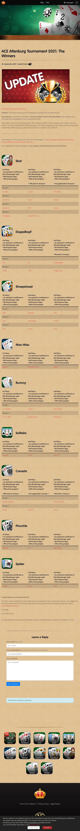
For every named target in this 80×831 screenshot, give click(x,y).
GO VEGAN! (6, 409)
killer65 (5, 367)
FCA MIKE (57, 192)
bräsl (55, 329)
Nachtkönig (57, 548)
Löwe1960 (31, 216)
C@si (55, 586)
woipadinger (32, 321)
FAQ (47, 2)
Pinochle (23, 142)
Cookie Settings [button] (33, 827)
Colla (55, 510)
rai (29, 263)
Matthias (5, 548)
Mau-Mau (70, 140)
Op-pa (56, 208)
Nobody (31, 313)
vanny (30, 586)
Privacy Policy (43, 803)
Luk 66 (30, 329)
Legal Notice (55, 803)
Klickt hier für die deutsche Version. (14, 109)
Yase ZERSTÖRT (33, 367)
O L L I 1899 (6, 417)
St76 (62, 502)
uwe (55, 313)
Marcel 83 (57, 417)
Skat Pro (10, 743)
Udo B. (30, 409)
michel (56, 321)
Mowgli (56, 271)
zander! (30, 192)
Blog (42, 2)
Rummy (4, 142)
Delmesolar (6, 216)
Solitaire (10, 142)
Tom (3, 329)
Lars (3, 263)
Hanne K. (57, 455)
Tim (29, 548)
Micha (4, 510)
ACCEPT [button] (47, 827)
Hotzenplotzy (58, 263)
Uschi (30, 455)
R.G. (37, 216)
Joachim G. (6, 200)
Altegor (4, 586)
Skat (46, 140)
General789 (58, 409)
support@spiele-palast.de (10, 606)
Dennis (56, 200)
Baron (30, 200)
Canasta (16, 142)
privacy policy (34, 825)
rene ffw (5, 192)
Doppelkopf (53, 140)
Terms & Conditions (28, 803)
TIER (29, 271)
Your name (14, 642)
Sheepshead (62, 140)
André (4, 271)
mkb (4, 313)
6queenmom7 (33, 417)
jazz (61, 271)
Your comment (11, 658)
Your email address (26, 650)
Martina (11, 502)
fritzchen (57, 502)
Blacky (56, 367)
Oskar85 (5, 455)
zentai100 (5, 208)
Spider (30, 142)
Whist (39, 743)
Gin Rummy (24, 743)
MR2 (29, 208)
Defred (4, 502)
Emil (3, 321)
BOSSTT (30, 510)
